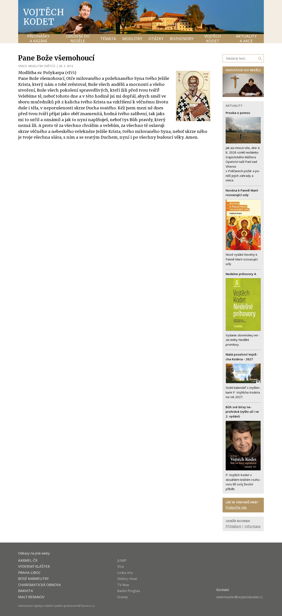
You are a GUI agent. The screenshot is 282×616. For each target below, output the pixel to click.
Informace (253, 526)
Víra (120, 566)
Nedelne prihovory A (241, 274)
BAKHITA (25, 590)
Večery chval (127, 578)
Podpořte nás (236, 507)
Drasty (122, 597)
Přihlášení (233, 526)
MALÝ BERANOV (31, 597)
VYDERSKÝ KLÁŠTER (34, 566)
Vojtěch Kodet (43, 17)
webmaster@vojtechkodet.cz (239, 597)
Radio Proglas (128, 590)
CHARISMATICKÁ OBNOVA (39, 584)
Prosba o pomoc (238, 113)
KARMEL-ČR (27, 560)
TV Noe (123, 584)
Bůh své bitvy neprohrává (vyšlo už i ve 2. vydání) (242, 411)
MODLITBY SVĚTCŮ (41, 66)
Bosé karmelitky (33, 578)
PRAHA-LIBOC (29, 572)
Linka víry (125, 572)
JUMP (121, 560)
